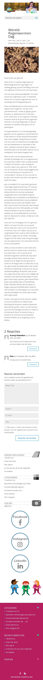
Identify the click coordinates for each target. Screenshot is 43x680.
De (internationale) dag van (14, 487)
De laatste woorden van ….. (14, 490)
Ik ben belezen (9, 494)
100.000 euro (9, 458)
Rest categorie (9, 497)
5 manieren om (9, 480)
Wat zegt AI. (8, 465)
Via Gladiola (8, 471)
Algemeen (7, 506)
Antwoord (33, 349)
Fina (13, 40)
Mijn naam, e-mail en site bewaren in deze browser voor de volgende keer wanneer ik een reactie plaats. (21, 430)
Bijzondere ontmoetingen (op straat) (17, 484)
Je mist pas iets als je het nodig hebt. (17, 468)
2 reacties (30, 43)
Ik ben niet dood (10, 461)
